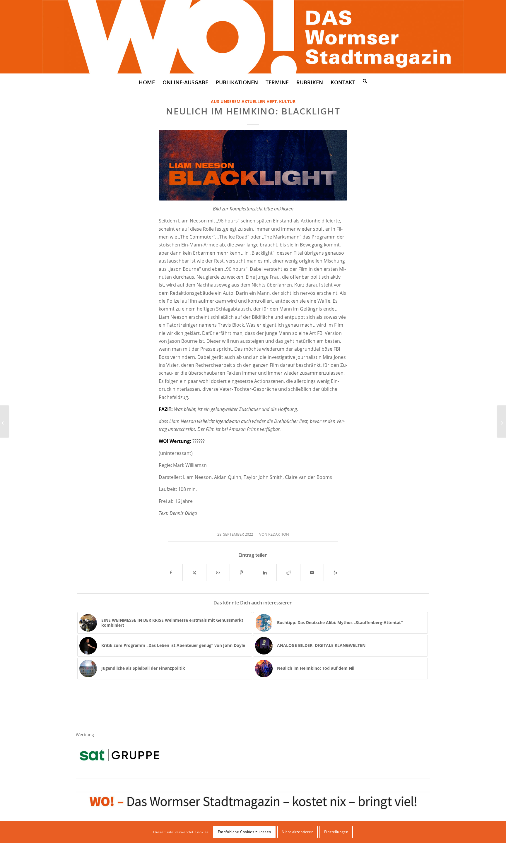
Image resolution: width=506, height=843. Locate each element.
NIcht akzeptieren (297, 831)
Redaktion (278, 534)
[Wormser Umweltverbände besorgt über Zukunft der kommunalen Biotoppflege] (4, 421)
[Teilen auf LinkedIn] (264, 572)
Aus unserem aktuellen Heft (244, 101)
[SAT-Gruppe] (119, 755)
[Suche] (365, 81)
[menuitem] (147, 82)
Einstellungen (336, 831)
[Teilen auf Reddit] (288, 572)
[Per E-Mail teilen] (312, 572)
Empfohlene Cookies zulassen (244, 831)
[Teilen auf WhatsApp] (218, 572)
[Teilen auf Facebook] (170, 572)
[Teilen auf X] (194, 572)
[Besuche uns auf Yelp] (335, 572)
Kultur (287, 101)
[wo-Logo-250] (253, 36)
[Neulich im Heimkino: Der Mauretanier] (501, 421)
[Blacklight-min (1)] (253, 165)
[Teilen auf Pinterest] (241, 572)
